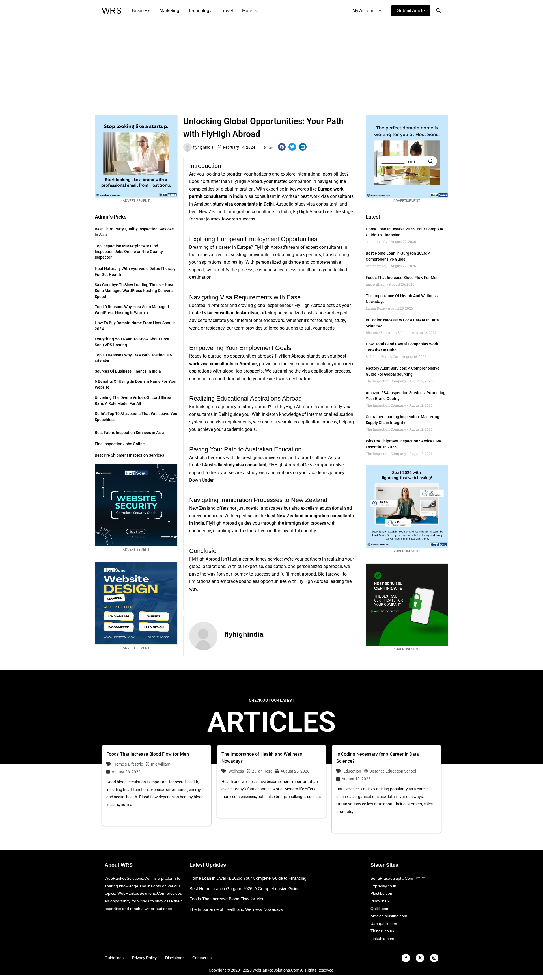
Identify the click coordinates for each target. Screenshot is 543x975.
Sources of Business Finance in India (128, 371)
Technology (200, 10)
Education (352, 771)
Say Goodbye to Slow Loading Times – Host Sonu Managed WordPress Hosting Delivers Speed (134, 290)
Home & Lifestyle (128, 764)
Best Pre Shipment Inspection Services (129, 455)
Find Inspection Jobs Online (120, 444)
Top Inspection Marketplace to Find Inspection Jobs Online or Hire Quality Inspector (129, 252)
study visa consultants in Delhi (243, 204)
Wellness (236, 771)
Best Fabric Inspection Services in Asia (129, 432)
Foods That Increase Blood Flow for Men (402, 277)
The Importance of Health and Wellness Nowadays (236, 909)
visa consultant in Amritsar (231, 312)
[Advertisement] (271, 63)
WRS (112, 10)
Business (141, 10)
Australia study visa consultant (235, 465)
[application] (255, 11)
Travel (227, 10)
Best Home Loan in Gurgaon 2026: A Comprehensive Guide (244, 888)
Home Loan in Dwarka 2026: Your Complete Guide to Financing (247, 878)
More (247, 10)
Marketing (169, 10)
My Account (364, 10)
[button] (410, 10)
